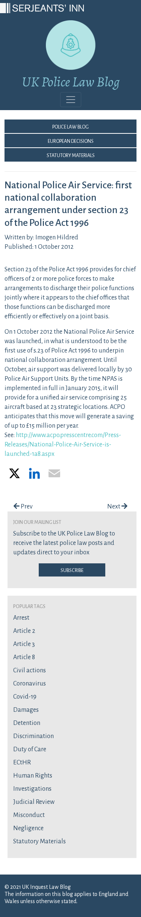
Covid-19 (24, 696)
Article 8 (24, 657)
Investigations (32, 788)
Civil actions (29, 670)
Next (114, 506)
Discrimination (33, 736)
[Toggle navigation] (70, 99)
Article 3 (24, 644)
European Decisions (71, 140)
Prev (26, 506)
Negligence (28, 828)
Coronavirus (29, 683)
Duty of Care (29, 749)
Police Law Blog (70, 126)
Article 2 (24, 631)
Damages (26, 710)
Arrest (21, 617)
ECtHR (22, 762)
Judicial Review (34, 802)
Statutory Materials (71, 155)
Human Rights (32, 775)
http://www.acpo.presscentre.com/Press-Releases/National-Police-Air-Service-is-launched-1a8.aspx (63, 444)
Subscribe (72, 570)
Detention (26, 723)
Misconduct (29, 815)
